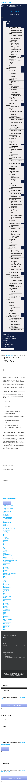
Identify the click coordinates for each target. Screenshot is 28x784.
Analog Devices (6, 515)
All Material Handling (7, 591)
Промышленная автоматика (14, 259)
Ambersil (4, 580)
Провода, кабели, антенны (11, 298)
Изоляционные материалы (11, 67)
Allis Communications (7, 566)
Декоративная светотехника (13, 146)
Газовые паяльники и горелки (15, 187)
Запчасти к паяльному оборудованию (15, 191)
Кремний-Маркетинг (7, 519)
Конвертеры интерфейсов (13, 322)
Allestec (4, 617)
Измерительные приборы (11, 104)
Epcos (4, 512)
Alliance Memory (6, 616)
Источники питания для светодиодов (16, 290)
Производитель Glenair (8, 507)
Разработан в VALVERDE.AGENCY (14, 675)
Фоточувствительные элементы (15, 161)
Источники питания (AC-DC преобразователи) (16, 287)
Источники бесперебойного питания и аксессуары (15, 283)
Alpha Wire (5, 586)
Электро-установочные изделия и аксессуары (16, 270)
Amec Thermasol (6, 609)
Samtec (4, 541)
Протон (4, 524)
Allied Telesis (5, 571)
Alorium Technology (7, 561)
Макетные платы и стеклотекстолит (15, 229)
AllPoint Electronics (7, 599)
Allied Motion (5, 570)
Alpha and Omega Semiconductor (10, 560)
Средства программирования (13, 326)
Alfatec (4, 553)
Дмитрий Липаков (10, 355)
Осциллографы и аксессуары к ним (14, 128)
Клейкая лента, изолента (14, 225)
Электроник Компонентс (6, 2)
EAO (3, 521)
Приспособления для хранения (15, 211)
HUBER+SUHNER (6, 538)
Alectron (4, 548)
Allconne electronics (7, 587)
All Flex (4, 593)
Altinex (4, 583)
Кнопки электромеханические (14, 170)
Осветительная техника (14, 151)
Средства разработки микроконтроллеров (15, 330)
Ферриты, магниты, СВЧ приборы (16, 101)
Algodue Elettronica (7, 596)
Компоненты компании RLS (16, 64)
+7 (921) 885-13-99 (14, 14)
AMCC (4, 576)
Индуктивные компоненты (13, 79)
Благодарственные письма (9, 339)
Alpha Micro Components (8, 558)
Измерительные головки (14, 107)
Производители (9, 336)
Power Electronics (6, 590)
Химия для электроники (13, 244)
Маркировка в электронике (13, 232)
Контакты (7, 346)
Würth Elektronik (6, 581)
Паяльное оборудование (15, 180)
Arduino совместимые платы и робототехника (15, 319)
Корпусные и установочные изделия (11, 248)
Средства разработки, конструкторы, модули (12, 316)
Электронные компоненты (10, 71)
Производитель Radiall (8, 508)
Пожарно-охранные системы (15, 255)
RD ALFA (4, 527)
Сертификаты (9, 344)
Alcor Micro (5, 557)
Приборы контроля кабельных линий (15, 131)
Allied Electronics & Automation (9, 573)
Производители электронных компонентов (15, 657)
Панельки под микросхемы (13, 173)
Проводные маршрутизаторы (13, 40)
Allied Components (6, 574)
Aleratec (4, 544)
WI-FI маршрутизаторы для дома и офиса (15, 36)
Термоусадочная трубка (14, 241)
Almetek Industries (6, 563)
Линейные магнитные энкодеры (15, 61)
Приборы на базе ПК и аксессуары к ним (15, 134)
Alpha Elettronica (6, 543)
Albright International (7, 555)
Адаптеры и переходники (13, 167)
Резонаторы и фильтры (13, 90)
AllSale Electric (6, 589)
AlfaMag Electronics (7, 554)
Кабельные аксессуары (13, 304)
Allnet (4, 600)
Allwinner (4, 564)
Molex (4, 534)
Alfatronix (5, 551)
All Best (4, 597)
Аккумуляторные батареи (14, 278)
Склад (6, 659)
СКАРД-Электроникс (7, 517)
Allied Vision (5, 567)
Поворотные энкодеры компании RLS (16, 58)
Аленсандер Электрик (7, 518)
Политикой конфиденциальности (10, 498)
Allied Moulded (6, 568)
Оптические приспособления (13, 206)
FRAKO (4, 620)
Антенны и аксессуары (13, 301)
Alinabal (4, 594)
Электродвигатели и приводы (15, 267)
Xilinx (4, 535)
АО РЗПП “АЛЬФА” (7, 522)
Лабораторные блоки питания (15, 123)
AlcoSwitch (5, 550)
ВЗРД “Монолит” (6, 530)
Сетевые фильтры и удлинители (15, 309)
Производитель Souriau (8, 505)
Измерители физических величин (16, 120)
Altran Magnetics (6, 610)
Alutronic (4, 612)
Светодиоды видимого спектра (15, 158)
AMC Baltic (5, 577)
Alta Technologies (6, 584)
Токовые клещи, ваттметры (14, 140)
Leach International (7, 509)
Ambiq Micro (5, 578)
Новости (7, 342)
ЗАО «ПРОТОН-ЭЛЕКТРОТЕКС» (9, 528)
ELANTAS (5, 531)
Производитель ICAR (7, 511)
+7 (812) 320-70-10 (14, 11)
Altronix (4, 613)
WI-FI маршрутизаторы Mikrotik (15, 32)
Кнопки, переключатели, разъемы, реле (13, 164)
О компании (6, 333)
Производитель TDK (7, 525)
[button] (3, 18)
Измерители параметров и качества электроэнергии (16, 110)
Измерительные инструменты (14, 219)
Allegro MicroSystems (7, 619)
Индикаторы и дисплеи (13, 154)
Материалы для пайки (16, 193)
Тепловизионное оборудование (14, 137)
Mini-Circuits (5, 540)
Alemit (4, 547)
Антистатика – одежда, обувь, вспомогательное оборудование (15, 198)
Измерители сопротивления (13, 113)
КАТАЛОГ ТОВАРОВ (6, 22)
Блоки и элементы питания (12, 273)
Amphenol (5, 537)
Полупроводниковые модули (15, 83)
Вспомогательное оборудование (14, 184)
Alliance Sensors (6, 614)
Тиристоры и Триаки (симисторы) (15, 96)
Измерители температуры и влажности (15, 116)
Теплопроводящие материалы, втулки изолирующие (14, 238)
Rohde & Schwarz (6, 532)
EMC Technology (6, 514)
